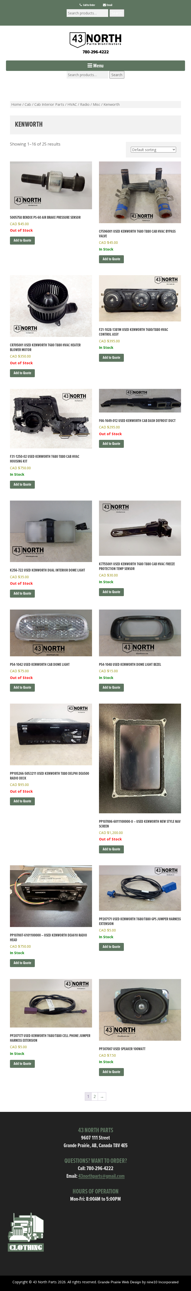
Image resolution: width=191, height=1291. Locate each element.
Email (109, 5)
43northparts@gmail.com (101, 1176)
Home (16, 104)
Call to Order (89, 5)
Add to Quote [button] (111, 259)
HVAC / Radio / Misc (83, 104)
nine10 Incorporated (163, 1282)
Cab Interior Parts (49, 104)
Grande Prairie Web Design (119, 1282)
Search (116, 13)
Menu (97, 66)
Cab (28, 104)
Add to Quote (22, 240)
